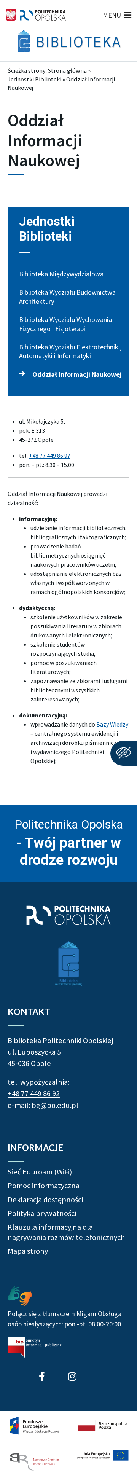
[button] (112, 15)
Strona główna (67, 70)
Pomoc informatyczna (44, 1185)
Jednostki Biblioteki (34, 79)
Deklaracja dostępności (45, 1200)
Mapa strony (28, 1251)
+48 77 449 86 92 (34, 1093)
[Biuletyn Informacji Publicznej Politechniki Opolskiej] (35, 1347)
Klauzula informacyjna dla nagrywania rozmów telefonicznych (66, 1232)
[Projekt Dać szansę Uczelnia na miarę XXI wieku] (68, 1445)
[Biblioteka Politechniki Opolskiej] (68, 41)
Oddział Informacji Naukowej (77, 374)
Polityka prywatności (42, 1213)
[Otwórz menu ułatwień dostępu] (123, 753)
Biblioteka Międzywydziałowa (61, 273)
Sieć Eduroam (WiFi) (40, 1172)
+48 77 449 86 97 (49, 455)
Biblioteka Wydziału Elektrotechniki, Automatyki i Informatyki (70, 351)
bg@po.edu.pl (55, 1105)
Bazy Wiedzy (112, 724)
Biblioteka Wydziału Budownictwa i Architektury (69, 296)
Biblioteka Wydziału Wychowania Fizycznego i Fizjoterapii (65, 324)
